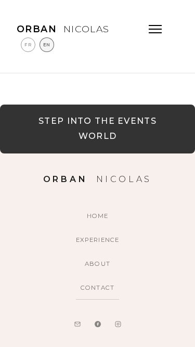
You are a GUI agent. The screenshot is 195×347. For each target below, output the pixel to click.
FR (27, 44)
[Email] (77, 324)
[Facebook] (98, 324)
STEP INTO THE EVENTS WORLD (97, 128)
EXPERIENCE (98, 239)
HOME (98, 216)
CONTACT (97, 287)
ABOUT (97, 263)
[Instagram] (118, 324)
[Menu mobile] (155, 29)
